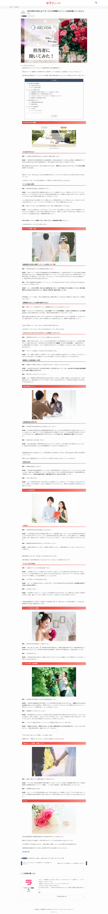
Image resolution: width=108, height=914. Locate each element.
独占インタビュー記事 (59, 858)
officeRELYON (55, 148)
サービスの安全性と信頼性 (35, 113)
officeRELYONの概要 (34, 83)
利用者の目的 (34, 104)
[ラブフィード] (53, 3)
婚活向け (38, 858)
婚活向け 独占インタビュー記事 (47, 858)
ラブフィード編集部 (28, 888)
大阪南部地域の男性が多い (37, 102)
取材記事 (24, 16)
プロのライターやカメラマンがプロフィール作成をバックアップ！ (46, 95)
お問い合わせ (50, 909)
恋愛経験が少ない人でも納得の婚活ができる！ (42, 93)
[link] (39, 892)
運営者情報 (43, 909)
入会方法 (33, 108)
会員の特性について (33, 100)
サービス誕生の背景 (35, 87)
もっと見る (54, 116)
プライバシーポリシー (68, 909)
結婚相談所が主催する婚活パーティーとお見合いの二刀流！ (45, 92)
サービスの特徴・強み (34, 90)
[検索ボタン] (96, 2)
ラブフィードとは (58, 909)
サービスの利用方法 (33, 106)
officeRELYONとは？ (36, 85)
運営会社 (37, 909)
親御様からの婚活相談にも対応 (38, 97)
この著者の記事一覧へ (61, 896)
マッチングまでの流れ (36, 110)
